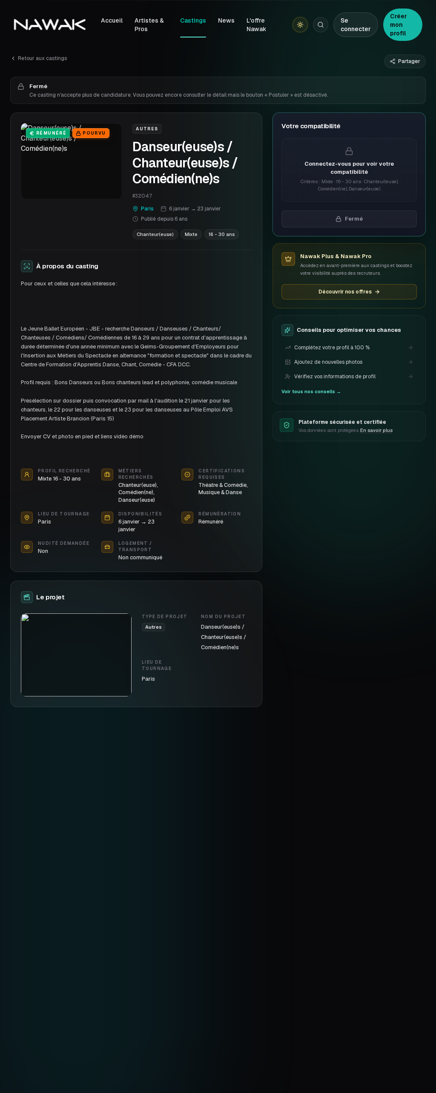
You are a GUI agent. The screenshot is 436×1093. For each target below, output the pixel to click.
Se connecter (356, 25)
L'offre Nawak (257, 25)
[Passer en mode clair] (300, 24)
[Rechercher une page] (320, 24)
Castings (193, 20)
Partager (409, 61)
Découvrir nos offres (345, 291)
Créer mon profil (398, 24)
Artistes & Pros (149, 25)
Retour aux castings (42, 58)
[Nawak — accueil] (50, 25)
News (226, 20)
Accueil (112, 20)
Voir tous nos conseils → (311, 391)
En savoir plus (376, 430)
